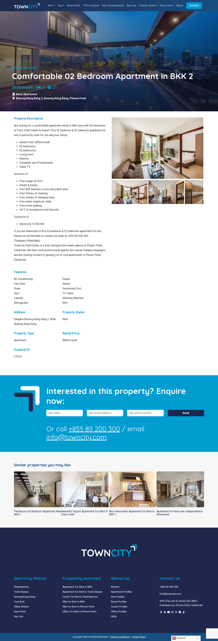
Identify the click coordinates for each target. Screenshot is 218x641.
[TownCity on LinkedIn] (164, 612)
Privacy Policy (139, 637)
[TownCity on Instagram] (172, 612)
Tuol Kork (19, 601)
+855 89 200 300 (94, 428)
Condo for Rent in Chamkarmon (80, 596)
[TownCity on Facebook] (161, 612)
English (181, 638)
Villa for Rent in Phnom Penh (78, 606)
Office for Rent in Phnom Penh (79, 611)
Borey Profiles (119, 601)
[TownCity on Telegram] (179, 612)
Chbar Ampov (21, 606)
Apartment (30, 94)
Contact (194, 5)
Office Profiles (119, 611)
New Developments (113, 5)
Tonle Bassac (21, 591)
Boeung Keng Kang (56, 98)
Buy (60, 5)
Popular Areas (147, 5)
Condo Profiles (119, 606)
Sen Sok (18, 616)
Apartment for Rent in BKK (77, 586)
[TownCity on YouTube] (168, 612)
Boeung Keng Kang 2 (29, 98)
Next (208, 148)
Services (131, 5)
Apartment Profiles (121, 591)
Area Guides (117, 596)
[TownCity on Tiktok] (183, 612)
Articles (115, 586)
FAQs (114, 616)
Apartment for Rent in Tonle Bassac (82, 591)
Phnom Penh (78, 98)
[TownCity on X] (176, 612)
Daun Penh (20, 611)
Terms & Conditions (120, 637)
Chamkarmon (21, 586)
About (179, 5)
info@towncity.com (76, 437)
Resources (166, 5)
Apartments (73, 5)
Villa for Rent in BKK (74, 601)
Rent (50, 5)
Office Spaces (91, 5)
